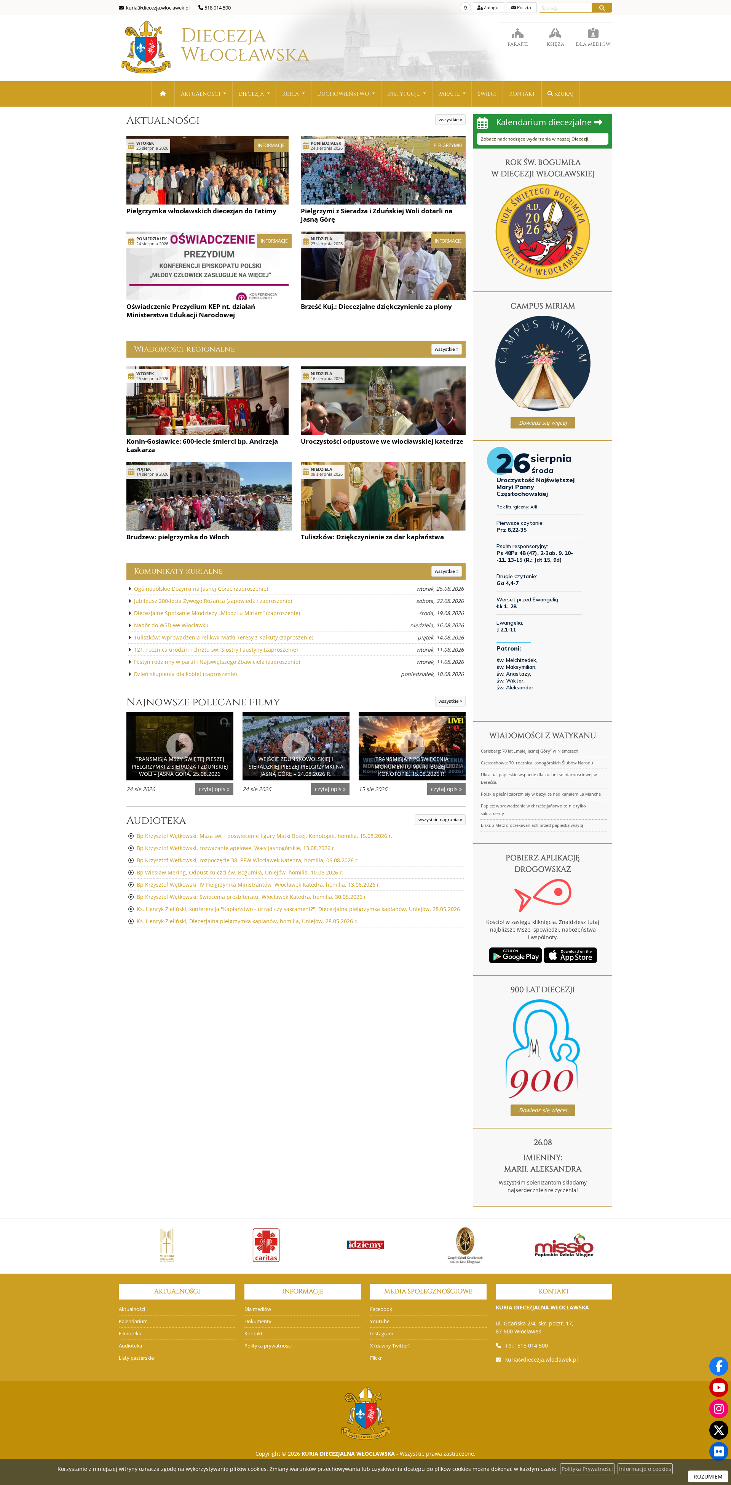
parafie (518, 44)
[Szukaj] (602, 8)
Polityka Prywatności (587, 1468)
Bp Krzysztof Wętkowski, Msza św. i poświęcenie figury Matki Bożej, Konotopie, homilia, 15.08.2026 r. (265, 835)
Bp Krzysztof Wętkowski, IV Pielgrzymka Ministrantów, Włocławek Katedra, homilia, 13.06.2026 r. (259, 884)
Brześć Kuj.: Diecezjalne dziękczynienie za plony (376, 306)
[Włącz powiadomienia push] (465, 7)
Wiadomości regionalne (184, 349)
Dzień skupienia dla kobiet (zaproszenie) (185, 674)
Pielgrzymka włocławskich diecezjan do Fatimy (201, 210)
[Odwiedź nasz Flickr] (718, 1451)
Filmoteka (130, 1333)
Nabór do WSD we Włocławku (171, 625)
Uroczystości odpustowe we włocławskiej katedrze (382, 441)
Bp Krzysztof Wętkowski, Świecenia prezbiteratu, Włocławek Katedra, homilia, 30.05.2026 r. (252, 896)
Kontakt (522, 94)
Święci (487, 94)
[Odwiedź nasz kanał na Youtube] (718, 1387)
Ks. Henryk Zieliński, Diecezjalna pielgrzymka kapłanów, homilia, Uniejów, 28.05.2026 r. (247, 921)
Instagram (381, 1333)
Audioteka (156, 821)
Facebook (381, 1309)
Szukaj (563, 94)
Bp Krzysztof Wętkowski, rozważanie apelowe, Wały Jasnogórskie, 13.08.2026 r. (236, 848)
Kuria (291, 94)
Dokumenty (257, 1321)
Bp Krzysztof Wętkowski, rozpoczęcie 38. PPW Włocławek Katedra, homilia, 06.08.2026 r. (248, 860)
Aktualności (201, 94)
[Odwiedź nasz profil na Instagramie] (718, 1408)
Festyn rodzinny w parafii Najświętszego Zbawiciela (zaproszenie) (217, 661)
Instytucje (404, 94)
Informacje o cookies (645, 1468)
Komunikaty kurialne (178, 571)
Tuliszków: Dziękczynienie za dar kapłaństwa (372, 536)
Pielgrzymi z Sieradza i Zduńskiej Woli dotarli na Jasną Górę (376, 215)
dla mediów (593, 44)
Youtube (379, 1321)
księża (555, 44)
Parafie (449, 94)
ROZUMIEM (708, 1476)
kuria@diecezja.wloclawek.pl (541, 1359)
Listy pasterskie (136, 1358)
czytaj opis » (214, 789)
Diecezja (223, 45)
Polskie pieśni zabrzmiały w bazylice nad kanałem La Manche (541, 794)
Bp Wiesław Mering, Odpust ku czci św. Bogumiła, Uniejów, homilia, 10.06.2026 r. (240, 872)
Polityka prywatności (268, 1346)
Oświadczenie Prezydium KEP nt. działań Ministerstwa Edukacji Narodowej (190, 310)
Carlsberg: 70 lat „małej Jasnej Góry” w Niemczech (529, 751)
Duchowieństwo (344, 94)
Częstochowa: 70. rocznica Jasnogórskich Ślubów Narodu (537, 763)
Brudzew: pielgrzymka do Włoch (177, 536)
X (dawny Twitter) (390, 1346)
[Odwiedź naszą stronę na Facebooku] (718, 1366)
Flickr (376, 1358)
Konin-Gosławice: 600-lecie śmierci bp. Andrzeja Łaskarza (202, 445)
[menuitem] (204, 94)
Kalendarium (133, 1321)
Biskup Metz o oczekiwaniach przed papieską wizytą (532, 825)
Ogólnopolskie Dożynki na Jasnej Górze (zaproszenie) (201, 588)
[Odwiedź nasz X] (718, 1430)
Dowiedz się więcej (543, 422)
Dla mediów (257, 1309)
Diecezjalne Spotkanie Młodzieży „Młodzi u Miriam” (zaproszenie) (217, 613)
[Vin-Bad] (596, 1245)
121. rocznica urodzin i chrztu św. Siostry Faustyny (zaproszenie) (216, 649)
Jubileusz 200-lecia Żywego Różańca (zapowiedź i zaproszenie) (213, 600)
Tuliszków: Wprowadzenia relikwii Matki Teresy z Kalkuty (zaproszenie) (223, 637)
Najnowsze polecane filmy (203, 702)
